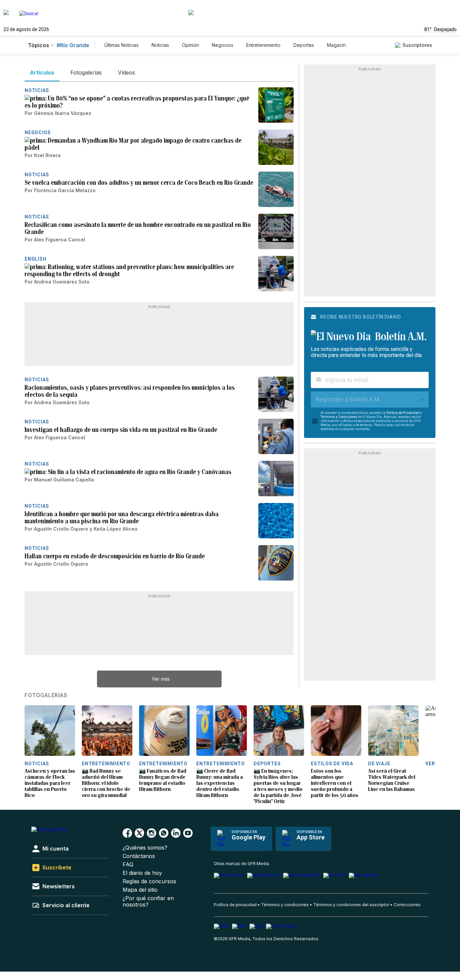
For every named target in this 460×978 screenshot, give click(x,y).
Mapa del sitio (140, 890)
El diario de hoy (142, 873)
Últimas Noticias (121, 45)
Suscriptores (417, 45)
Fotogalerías (46, 695)
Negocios (222, 45)
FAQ (128, 864)
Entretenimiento (263, 45)
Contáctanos (139, 856)
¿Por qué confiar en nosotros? (148, 901)
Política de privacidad (235, 904)
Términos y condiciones (285, 904)
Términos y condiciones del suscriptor (351, 904)
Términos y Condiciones (339, 417)
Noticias (160, 45)
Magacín (336, 45)
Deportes (303, 45)
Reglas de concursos (149, 881)
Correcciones (407, 904)
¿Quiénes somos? (145, 847)
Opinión (190, 45)
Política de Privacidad (403, 413)
